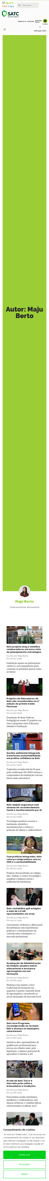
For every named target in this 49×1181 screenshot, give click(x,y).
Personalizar (24, 1164)
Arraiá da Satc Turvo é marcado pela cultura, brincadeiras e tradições (21, 1083)
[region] (24, 1153)
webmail (30, 21)
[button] (5, 29)
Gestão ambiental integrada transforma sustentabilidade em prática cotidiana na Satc (24, 756)
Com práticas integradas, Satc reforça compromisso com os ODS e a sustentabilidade (24, 859)
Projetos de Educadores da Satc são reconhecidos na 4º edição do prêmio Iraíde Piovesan (23, 702)
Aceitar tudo (24, 1155)
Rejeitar (24, 1174)
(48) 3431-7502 (40, 31)
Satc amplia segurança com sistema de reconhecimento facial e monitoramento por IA (24, 807)
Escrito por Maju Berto (17, 656)
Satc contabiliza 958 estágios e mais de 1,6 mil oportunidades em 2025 (24, 911)
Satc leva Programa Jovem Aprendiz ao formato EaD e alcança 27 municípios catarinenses (23, 1027)
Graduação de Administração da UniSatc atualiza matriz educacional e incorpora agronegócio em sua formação (24, 968)
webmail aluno (38, 21)
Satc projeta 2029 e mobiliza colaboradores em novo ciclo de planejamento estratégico (24, 649)
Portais (45, 24)
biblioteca (22, 21)
